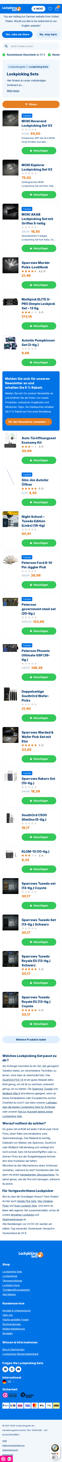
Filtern (32, 104)
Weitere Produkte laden (31, 1039)
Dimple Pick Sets (26, 1201)
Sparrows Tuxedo (42, 1088)
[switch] (55, 1457)
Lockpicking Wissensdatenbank (20, 1354)
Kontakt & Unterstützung (16, 1310)
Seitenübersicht (10, 1450)
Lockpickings (9, 1276)
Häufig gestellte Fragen (15, 1319)
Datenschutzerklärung (13, 1445)
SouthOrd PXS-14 (12, 1079)
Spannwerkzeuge (12, 1219)
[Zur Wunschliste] (50, 9)
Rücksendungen (11, 1324)
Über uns (7, 1315)
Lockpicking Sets (12, 1271)
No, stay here (48, 34)
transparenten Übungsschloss (37, 1174)
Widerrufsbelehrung (13, 1328)
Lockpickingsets (16, 66)
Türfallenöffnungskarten (16, 1289)
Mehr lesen (13, 90)
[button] (39, 150)
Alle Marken (9, 1294)
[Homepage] (11, 8)
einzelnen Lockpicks (22, 1214)
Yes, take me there (17, 34)
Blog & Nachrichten (13, 1349)
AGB (4, 1441)
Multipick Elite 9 (11, 1093)
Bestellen (7, 1333)
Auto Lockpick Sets (25, 1205)
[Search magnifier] (6, 46)
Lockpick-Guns (11, 1285)
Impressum (7, 1454)
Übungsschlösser (12, 1280)
